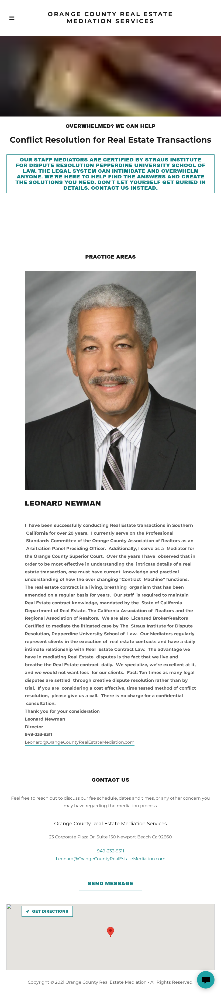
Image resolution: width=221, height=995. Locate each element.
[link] (110, 21)
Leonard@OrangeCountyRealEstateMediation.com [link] (110, 858)
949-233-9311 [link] (110, 850)
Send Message (110, 883)
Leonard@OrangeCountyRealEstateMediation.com (79, 742)
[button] (18, 17)
